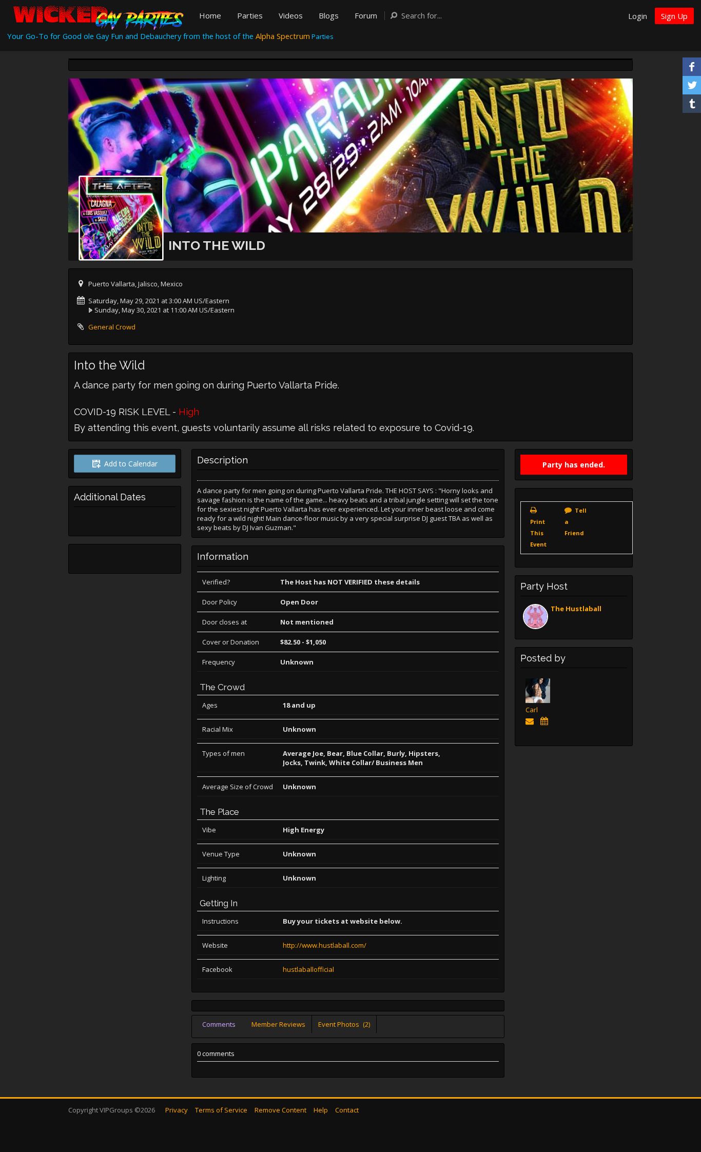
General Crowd (111, 326)
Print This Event (538, 533)
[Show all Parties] (546, 721)
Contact (347, 1110)
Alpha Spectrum (283, 36)
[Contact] (531, 721)
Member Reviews (278, 1024)
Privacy (176, 1110)
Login (637, 16)
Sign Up (674, 16)
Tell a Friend (575, 521)
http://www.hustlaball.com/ (324, 945)
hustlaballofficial (308, 969)
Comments (219, 1024)
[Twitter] (692, 85)
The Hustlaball (576, 608)
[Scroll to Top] (678, 1103)
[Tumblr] (692, 103)
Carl (531, 709)
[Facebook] (692, 66)
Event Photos (344, 1024)
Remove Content (280, 1110)
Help (321, 1110)
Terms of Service (221, 1110)
